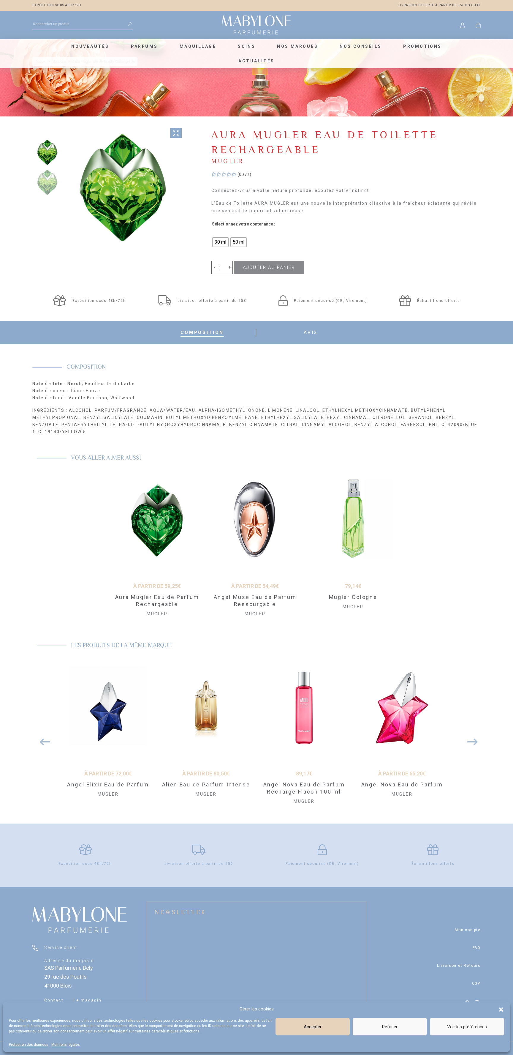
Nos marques (297, 46)
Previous (43, 739)
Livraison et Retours (459, 965)
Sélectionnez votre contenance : (243, 224)
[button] (501, 1009)
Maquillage (198, 46)
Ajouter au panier (269, 267)
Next (470, 739)
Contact (54, 1000)
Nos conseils (360, 46)
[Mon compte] (462, 25)
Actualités (256, 61)
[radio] (220, 242)
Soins (246, 46)
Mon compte (468, 930)
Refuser (390, 1026)
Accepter (313, 1026)
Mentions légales (65, 1045)
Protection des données (28, 1045)
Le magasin (88, 1000)
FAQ (477, 948)
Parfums (144, 46)
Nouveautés (90, 46)
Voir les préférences (467, 1026)
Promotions (422, 46)
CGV (476, 983)
